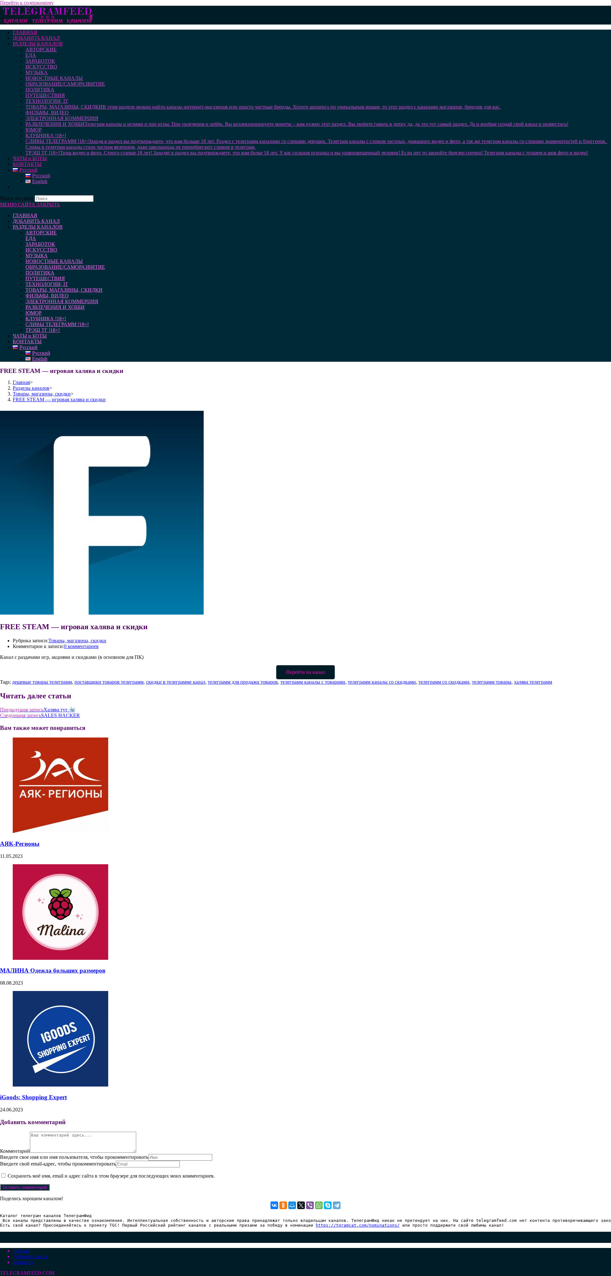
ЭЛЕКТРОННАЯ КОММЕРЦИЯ (61, 301)
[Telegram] (337, 1205)
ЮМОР (33, 313)
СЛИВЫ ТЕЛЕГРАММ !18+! (57, 324)
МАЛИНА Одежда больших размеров (52, 970)
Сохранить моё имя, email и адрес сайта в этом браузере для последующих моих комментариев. (111, 1176)
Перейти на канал (305, 672)
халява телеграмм (533, 682)
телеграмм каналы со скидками (382, 682)
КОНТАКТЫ (27, 341)
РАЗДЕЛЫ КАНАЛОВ (38, 227)
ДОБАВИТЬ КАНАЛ (36, 221)
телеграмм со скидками (443, 682)
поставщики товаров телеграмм (109, 682)
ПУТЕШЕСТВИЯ (45, 278)
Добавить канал (30, 1256)
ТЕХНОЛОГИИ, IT (46, 284)
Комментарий (15, 1151)
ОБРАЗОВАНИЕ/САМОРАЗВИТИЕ (65, 267)
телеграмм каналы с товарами (312, 682)
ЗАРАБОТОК (40, 244)
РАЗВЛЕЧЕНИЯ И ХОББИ (55, 307)
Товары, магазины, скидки (77, 640)
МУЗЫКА (36, 255)
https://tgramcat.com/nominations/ (358, 1225)
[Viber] (310, 1205)
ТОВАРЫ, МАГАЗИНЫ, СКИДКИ (63, 290)
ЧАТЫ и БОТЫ (30, 336)
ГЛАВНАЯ (25, 215)
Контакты (23, 1262)
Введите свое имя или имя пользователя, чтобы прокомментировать (74, 1157)
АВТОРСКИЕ (41, 232)
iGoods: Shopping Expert (33, 1097)
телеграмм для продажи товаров (243, 682)
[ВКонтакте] (274, 1205)
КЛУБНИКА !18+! (45, 318)
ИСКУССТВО (41, 250)
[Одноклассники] (283, 1205)
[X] (301, 1205)
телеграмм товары (491, 682)
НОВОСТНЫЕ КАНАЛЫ (54, 261)
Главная (21, 1250)
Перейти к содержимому (27, 2)
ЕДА (30, 238)
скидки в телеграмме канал (175, 682)
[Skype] (328, 1205)
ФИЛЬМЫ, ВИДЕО (47, 295)
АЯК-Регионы (19, 843)
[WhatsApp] (319, 1205)
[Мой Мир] (292, 1205)
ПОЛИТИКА (39, 272)
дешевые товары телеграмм (42, 682)
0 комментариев (81, 646)
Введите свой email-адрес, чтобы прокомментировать (58, 1163)
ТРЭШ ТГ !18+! (42, 330)
